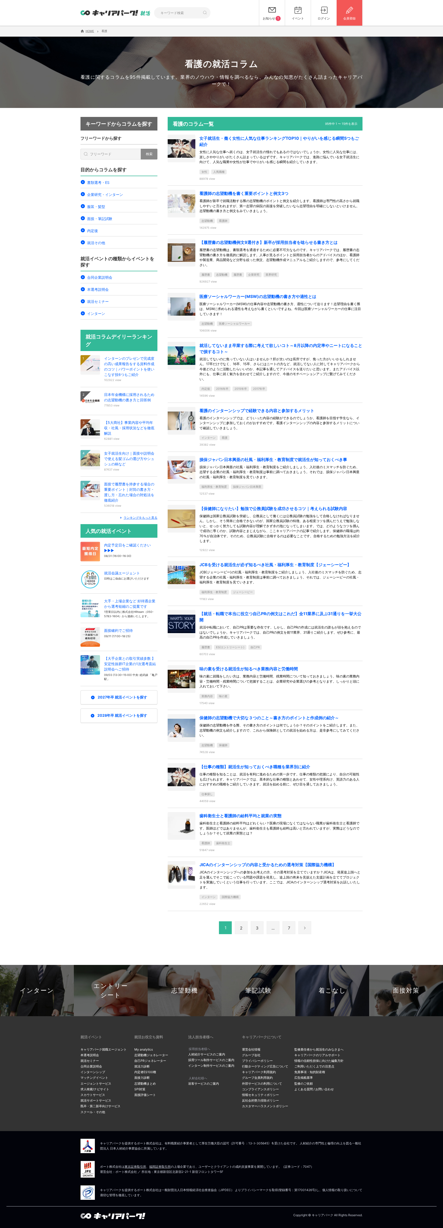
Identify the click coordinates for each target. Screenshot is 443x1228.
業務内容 (207, 696)
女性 (204, 172)
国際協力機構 (230, 897)
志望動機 (207, 221)
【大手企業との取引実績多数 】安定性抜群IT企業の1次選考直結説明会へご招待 (130, 663)
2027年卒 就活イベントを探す (122, 697)
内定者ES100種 (145, 1072)
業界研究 (271, 274)
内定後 (92, 230)
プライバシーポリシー (257, 1061)
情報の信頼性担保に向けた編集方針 (319, 1061)
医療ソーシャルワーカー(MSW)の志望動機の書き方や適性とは (257, 296)
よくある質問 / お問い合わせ (314, 1089)
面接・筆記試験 (99, 218)
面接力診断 (142, 1078)
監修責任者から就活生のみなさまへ (319, 1049)
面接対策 (406, 990)
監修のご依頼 (303, 1083)
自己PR (255, 647)
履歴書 (206, 274)
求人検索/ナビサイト (94, 1089)
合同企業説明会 (99, 277)
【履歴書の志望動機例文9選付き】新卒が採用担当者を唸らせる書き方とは (268, 242)
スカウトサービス (92, 1095)
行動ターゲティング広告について (265, 1066)
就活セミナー (98, 301)
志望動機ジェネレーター (151, 1055)
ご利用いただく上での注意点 (314, 1066)
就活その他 (96, 243)
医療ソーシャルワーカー (234, 323)
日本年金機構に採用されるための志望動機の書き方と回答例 (129, 397)
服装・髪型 (96, 206)
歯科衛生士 (223, 843)
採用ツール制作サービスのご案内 (211, 1060)
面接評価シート (145, 1095)
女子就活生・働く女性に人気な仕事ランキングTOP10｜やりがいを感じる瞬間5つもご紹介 (279, 141)
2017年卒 (259, 389)
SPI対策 (139, 1089)
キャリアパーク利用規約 (259, 1072)
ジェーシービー (243, 592)
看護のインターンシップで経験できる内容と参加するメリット (256, 410)
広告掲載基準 (303, 1078)
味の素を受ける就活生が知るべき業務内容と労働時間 (248, 668)
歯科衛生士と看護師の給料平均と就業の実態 (240, 815)
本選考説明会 (98, 289)
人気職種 (219, 172)
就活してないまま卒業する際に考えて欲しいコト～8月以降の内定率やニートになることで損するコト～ (280, 348)
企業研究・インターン (105, 194)
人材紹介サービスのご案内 (206, 1054)
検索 (149, 154)
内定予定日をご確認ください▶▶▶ (127, 548)
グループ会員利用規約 (257, 1078)
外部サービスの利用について (262, 1083)
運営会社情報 (251, 1049)
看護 (224, 438)
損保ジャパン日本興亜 (247, 486)
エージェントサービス (95, 1083)
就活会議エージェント (122, 573)
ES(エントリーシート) (230, 647)
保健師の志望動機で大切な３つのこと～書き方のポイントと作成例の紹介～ (269, 717)
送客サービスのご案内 (203, 1083)
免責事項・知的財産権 (309, 1072)
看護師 (223, 221)
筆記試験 (258, 990)
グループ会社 (251, 1055)
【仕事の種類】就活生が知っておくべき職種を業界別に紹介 (254, 766)
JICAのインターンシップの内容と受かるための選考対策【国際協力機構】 (267, 864)
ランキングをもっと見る (140, 518)
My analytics (143, 1049)
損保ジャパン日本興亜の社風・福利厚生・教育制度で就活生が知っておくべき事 (273, 459)
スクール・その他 (92, 1112)
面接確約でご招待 (118, 630)
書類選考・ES (98, 182)
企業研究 (253, 274)
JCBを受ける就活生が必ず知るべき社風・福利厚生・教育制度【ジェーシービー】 (275, 564)
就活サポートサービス (95, 1100)
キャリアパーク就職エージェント (103, 1049)
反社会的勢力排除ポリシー (260, 1100)
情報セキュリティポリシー (260, 1095)
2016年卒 (222, 389)
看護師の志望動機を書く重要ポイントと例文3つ (243, 193)
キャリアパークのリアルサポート (317, 1055)
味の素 (223, 696)
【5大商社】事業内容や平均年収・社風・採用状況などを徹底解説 (129, 427)
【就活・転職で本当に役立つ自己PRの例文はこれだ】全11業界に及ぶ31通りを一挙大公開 (280, 616)
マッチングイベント (94, 1078)
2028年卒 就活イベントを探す (122, 715)
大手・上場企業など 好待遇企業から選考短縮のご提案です (129, 603)
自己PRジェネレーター (150, 1061)
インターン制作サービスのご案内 (211, 1065)
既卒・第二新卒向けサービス (100, 1106)
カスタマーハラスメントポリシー (265, 1106)
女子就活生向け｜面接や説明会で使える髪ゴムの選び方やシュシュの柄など (129, 458)
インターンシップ (92, 1072)
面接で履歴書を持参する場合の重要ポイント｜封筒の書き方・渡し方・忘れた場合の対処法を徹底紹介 (129, 492)
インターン (96, 313)
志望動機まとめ (145, 1083)
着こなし (332, 990)
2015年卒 (241, 389)
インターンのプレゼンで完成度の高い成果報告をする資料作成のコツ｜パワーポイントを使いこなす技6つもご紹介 (129, 366)
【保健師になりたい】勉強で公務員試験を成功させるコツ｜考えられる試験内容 (273, 508)
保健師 (223, 745)
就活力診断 (142, 1066)
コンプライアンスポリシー (260, 1089)
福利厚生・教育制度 (214, 486)
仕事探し (207, 794)
